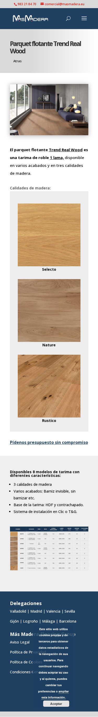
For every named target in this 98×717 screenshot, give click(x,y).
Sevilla (70, 611)
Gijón (14, 621)
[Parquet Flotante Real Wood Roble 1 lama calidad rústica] (49, 416)
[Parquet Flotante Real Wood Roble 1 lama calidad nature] (49, 340)
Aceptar (56, 703)
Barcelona (68, 621)
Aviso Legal (20, 642)
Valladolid (18, 611)
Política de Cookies (26, 661)
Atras (17, 61)
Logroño (30, 621)
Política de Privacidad (28, 652)
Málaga (48, 621)
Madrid (36, 611)
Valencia (53, 611)
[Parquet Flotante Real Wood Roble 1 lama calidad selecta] (49, 264)
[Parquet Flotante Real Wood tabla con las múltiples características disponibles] (49, 569)
